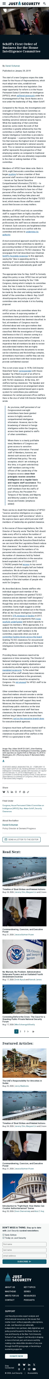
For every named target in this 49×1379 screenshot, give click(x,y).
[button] (44, 3)
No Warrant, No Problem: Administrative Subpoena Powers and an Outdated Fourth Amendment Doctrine (23, 974)
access (26, 564)
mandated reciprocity (12, 670)
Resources (30, 1296)
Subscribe (22, 1261)
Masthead (10, 1291)
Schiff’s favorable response (15, 256)
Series (27, 1291)
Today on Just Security (15, 1238)
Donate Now (16, 1356)
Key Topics (29, 1287)
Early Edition (10, 1235)
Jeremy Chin (20, 892)
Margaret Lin (31, 892)
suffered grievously (26, 95)
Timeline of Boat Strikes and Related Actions (24, 889)
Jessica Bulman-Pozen (24, 935)
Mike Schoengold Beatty (25, 1025)
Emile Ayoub (20, 980)
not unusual (21, 682)
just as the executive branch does (28, 718)
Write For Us (12, 1296)
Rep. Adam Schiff (27, 808)
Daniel (10, 825)
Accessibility (33, 1373)
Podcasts (29, 1300)
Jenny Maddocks (22, 1086)
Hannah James (35, 980)
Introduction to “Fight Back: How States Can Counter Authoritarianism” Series (23, 1207)
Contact (9, 1300)
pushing (12, 174)
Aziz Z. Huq (39, 1211)
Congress (6, 805)
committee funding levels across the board (22, 637)
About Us (10, 1287)
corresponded (25, 371)
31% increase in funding (23, 616)
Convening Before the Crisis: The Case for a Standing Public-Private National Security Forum (24, 1019)
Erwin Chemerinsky (23, 1211)
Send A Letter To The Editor (23, 839)
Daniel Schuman (12, 66)
